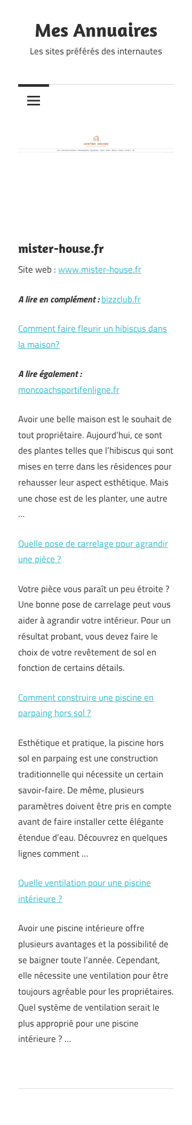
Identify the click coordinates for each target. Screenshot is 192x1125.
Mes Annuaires (96, 30)
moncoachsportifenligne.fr (68, 390)
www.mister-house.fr (99, 269)
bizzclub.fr (121, 299)
